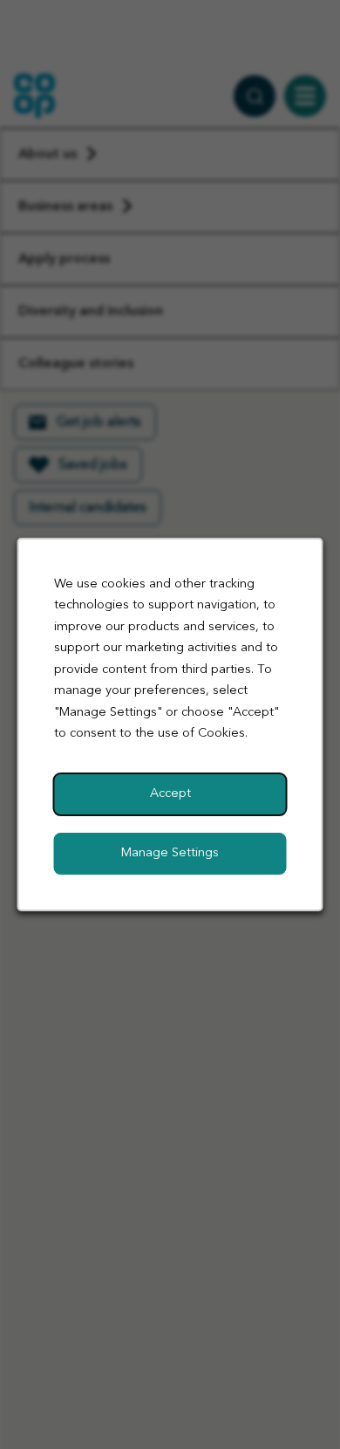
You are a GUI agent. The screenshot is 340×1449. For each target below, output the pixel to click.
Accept (170, 793)
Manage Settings (170, 853)
